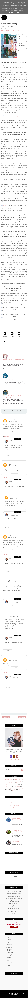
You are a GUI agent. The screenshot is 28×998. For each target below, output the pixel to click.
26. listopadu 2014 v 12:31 (13, 498)
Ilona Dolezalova (12, 535)
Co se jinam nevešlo (11, 781)
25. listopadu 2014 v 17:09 (13, 602)
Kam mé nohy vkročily (9, 782)
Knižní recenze (16, 30)
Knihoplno (18, 782)
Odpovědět (14, 431)
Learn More (12, 12)
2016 (8, 949)
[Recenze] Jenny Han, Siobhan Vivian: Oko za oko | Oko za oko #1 (13, 360)
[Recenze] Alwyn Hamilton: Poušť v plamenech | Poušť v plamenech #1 (14, 396)
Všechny (14, 800)
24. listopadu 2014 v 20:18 (12, 537)
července (9, 962)
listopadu (9, 955)
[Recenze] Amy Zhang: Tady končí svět (12, 379)
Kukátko (8, 786)
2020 (8, 942)
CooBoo (3, 30)
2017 (8, 947)
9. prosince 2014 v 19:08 (13, 638)
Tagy (8, 789)
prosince (9, 954)
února (8, 964)
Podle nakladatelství (14, 805)
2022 (8, 939)
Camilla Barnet (11, 419)
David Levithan (8, 30)
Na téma (18, 786)
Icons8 (13, 913)
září (8, 959)
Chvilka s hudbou (18, 779)
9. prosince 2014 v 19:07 (13, 515)
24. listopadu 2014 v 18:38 (12, 421)
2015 (8, 950)
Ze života (14, 790)
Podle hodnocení (14, 807)
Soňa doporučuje (19, 788)
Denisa (10, 440)
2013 (8, 965)
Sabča (9, 580)
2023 (8, 937)
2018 (8, 946)
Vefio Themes (14, 994)
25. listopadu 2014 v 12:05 (12, 581)
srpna (8, 960)
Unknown (10, 464)
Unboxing (20, 789)
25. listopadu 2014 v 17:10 (13, 442)
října (8, 957)
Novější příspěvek (6, 717)
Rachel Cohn (4, 32)
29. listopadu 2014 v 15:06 (12, 660)
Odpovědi (6, 436)
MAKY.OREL (10, 911)
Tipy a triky (13, 789)
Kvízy (14, 786)
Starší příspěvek (22, 717)
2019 (8, 944)
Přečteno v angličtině (9, 788)
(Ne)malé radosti (8, 779)
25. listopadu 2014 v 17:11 (13, 482)
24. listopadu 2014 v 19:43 (12, 465)
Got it (18, 12)
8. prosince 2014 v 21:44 (13, 616)
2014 (8, 952)
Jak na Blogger (18, 781)
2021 (8, 941)
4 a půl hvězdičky (16, 28)
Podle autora (14, 802)
